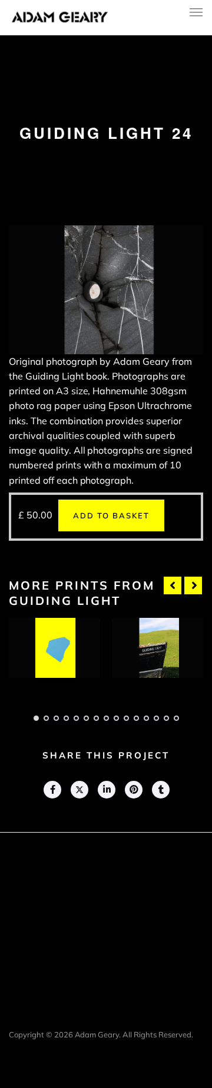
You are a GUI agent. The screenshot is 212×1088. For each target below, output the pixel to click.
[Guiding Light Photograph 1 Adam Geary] (54, 648)
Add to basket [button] (111, 515)
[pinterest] (133, 789)
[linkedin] (106, 789)
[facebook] (52, 789)
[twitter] (79, 789)
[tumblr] (160, 789)
